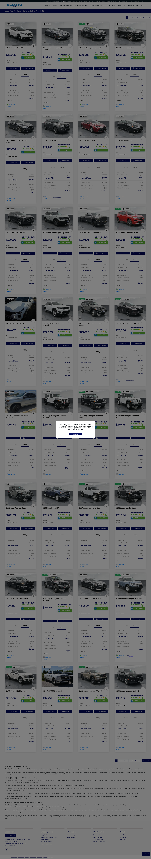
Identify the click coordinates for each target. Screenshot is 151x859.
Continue (75, 434)
